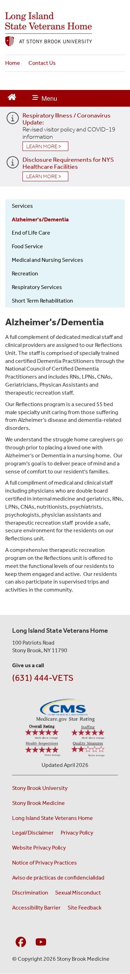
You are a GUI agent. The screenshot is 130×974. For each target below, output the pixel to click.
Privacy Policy (77, 832)
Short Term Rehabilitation (42, 300)
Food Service (27, 246)
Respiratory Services (37, 287)
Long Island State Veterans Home (52, 818)
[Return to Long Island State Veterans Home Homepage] (12, 96)
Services (22, 206)
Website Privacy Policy (39, 847)
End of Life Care (31, 232)
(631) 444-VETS (42, 677)
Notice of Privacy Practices (44, 862)
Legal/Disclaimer (33, 832)
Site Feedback (85, 907)
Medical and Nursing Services (47, 260)
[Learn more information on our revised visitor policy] (13, 120)
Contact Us (42, 63)
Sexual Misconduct (78, 892)
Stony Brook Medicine (38, 803)
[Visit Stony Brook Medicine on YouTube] (41, 941)
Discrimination (30, 892)
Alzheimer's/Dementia (40, 219)
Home (12, 63)
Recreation (25, 273)
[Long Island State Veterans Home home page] (65, 29)
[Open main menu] (44, 98)
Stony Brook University (40, 788)
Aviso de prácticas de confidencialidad (58, 877)
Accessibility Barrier (36, 907)
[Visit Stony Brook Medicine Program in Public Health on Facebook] (20, 941)
